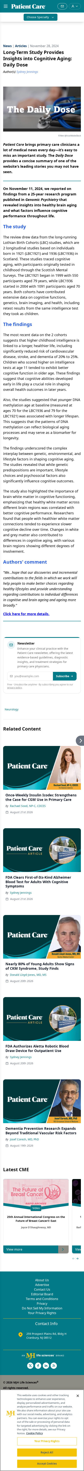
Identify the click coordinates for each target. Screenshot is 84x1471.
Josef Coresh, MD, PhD (24, 1139)
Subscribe (62, 676)
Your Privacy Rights (42, 1313)
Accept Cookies (47, 1463)
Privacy (42, 1303)
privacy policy (14, 687)
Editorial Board (42, 1294)
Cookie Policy (34, 1433)
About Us (42, 1280)
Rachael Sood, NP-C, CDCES (28, 806)
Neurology (11, 709)
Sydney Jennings (21, 892)
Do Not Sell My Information (42, 1308)
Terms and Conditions (42, 1299)
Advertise (42, 1285)
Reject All (47, 1452)
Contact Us (42, 1289)
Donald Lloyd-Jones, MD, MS (28, 975)
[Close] (77, 1395)
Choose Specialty (38, 17)
